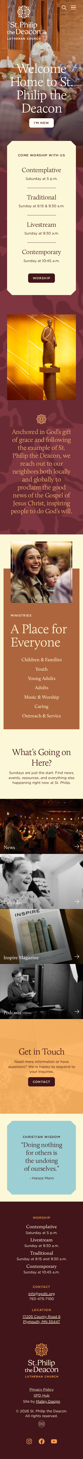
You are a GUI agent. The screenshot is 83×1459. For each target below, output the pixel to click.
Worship (41, 278)
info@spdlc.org (41, 1294)
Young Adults (41, 678)
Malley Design (48, 1401)
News (9, 847)
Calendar (13, 902)
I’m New (41, 123)
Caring (41, 706)
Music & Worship (41, 697)
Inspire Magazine (21, 957)
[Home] (24, 22)
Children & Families (41, 660)
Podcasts (12, 1013)
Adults (41, 688)
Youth (41, 669)
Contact (41, 1082)
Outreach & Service (41, 716)
